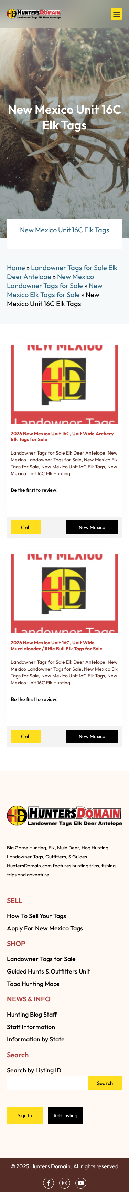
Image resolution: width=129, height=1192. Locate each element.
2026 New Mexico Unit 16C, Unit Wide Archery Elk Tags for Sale (62, 436)
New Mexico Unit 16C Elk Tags (73, 466)
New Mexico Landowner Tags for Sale (50, 281)
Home (16, 267)
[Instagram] (64, 1183)
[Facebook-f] (48, 1183)
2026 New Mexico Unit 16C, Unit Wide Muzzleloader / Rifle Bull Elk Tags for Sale (57, 646)
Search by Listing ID (34, 1070)
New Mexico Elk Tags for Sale (55, 290)
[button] (116, 14)
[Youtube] (80, 1183)
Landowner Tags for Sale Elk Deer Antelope (58, 453)
